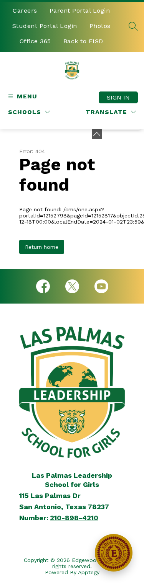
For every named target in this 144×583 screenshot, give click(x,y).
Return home (41, 247)
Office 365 (35, 41)
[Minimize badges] (97, 134)
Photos (100, 25)
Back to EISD (83, 41)
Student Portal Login (44, 25)
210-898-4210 (74, 518)
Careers (25, 10)
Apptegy (88, 572)
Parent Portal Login (80, 10)
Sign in (118, 97)
